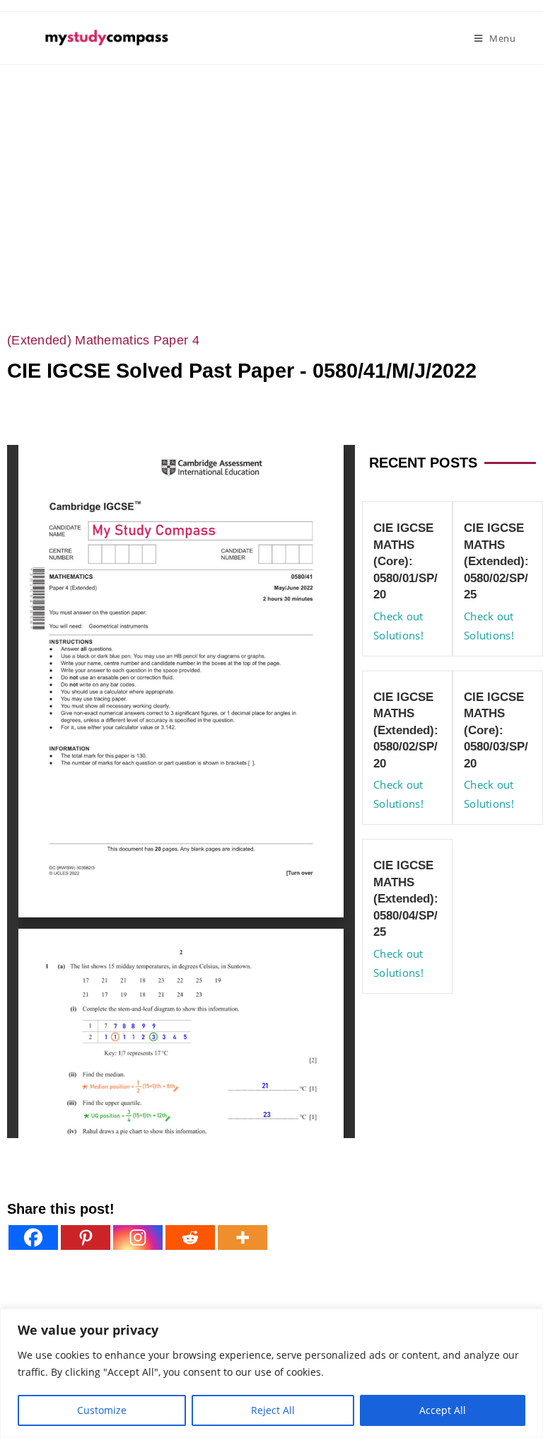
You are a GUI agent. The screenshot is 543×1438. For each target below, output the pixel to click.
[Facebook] (33, 1237)
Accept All (442, 1410)
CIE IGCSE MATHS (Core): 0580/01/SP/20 (405, 561)
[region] (271, 1373)
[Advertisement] (271, 171)
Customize (102, 1410)
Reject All (273, 1410)
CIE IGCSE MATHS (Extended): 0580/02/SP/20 (405, 730)
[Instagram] (138, 1237)
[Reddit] (190, 1237)
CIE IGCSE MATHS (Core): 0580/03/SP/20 (496, 730)
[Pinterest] (85, 1237)
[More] (242, 1237)
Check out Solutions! (398, 625)
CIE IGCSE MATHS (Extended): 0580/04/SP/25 (405, 899)
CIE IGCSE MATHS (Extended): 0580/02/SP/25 (496, 561)
